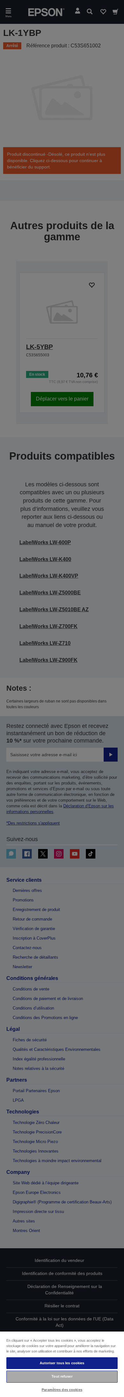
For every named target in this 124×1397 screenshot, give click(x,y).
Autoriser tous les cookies (62, 1363)
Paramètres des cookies (62, 1390)
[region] (62, 1364)
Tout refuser (62, 1376)
